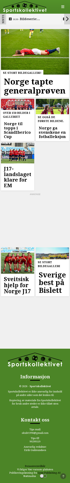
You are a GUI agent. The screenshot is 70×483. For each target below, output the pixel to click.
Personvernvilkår (35, 466)
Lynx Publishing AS (49, 472)
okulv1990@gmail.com (35, 433)
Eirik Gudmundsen (35, 450)
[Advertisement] (35, 220)
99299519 (35, 441)
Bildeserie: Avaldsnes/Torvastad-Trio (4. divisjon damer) (34, 19)
